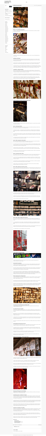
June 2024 (6, 43)
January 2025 (6, 37)
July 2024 (6, 42)
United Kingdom (6, 52)
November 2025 (6, 29)
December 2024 (6, 38)
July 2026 (6, 23)
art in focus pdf (6, 14)
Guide (5, 48)
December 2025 (6, 28)
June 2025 (6, 33)
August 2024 (6, 41)
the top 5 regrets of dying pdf (17, 421)
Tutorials (6, 51)
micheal (14, 28)
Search (5, 5)
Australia (6, 46)
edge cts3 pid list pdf (17, 420)
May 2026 (6, 24)
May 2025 (6, 34)
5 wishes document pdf (17, 5)
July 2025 (6, 32)
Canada (6, 47)
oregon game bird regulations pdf (8, 15)
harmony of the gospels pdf (17, 422)
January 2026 (6, 27)
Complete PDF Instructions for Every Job (8, 2)
